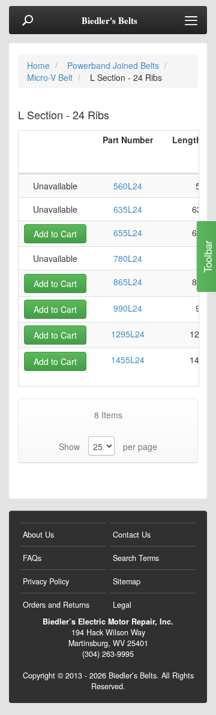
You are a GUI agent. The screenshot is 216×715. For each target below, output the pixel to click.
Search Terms (136, 558)
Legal (122, 604)
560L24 (127, 186)
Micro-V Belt (51, 77)
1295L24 (128, 334)
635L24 (127, 209)
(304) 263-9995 (108, 653)
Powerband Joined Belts (114, 65)
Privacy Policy (46, 581)
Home (39, 65)
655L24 (127, 233)
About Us (38, 534)
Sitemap (126, 581)
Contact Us (132, 534)
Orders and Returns (56, 604)
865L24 (127, 282)
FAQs (32, 558)
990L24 (127, 308)
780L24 (127, 258)
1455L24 (128, 360)
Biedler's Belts (109, 20)
